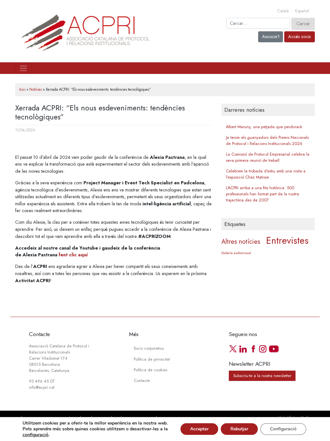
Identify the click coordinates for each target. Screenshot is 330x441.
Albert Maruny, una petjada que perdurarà (264, 127)
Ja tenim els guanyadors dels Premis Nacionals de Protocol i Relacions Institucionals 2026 (267, 141)
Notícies (35, 89)
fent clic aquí (73, 254)
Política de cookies (150, 370)
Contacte (142, 381)
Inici (22, 89)
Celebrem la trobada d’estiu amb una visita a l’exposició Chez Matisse (266, 174)
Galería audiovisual (236, 253)
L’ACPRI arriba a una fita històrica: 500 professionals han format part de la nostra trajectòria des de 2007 (262, 194)
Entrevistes (287, 240)
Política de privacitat (152, 359)
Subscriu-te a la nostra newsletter (262, 376)
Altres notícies (240, 241)
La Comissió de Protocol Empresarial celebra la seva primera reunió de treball (267, 157)
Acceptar (199, 429)
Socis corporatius (149, 348)
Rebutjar (239, 429)
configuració (35, 435)
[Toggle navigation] (23, 68)
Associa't (270, 36)
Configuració (283, 429)
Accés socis (299, 36)
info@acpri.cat (41, 387)
